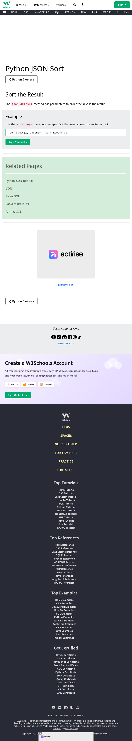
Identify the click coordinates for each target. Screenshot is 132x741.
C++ (126, 12)
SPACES (66, 435)
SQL (56, 12)
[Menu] (4, 12)
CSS (26, 12)
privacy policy (71, 728)
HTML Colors (64, 572)
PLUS (66, 427)
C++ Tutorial (66, 524)
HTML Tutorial (66, 489)
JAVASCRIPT (41, 12)
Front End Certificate (66, 665)
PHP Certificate (66, 675)
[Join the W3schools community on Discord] (64, 337)
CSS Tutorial (66, 493)
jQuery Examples (64, 637)
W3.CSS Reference (64, 562)
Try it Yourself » (18, 142)
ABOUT (63, 715)
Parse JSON (13, 196)
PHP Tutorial (66, 517)
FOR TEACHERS (66, 452)
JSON (9, 188)
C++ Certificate (66, 686)
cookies (57, 728)
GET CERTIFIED (66, 444)
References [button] (41, 5)
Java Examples (64, 630)
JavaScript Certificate (66, 661)
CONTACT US (66, 470)
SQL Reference (64, 555)
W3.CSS (107, 12)
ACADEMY (77, 715)
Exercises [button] (60, 5)
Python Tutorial (66, 507)
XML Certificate (66, 692)
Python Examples (64, 617)
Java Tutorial (66, 520)
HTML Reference (64, 544)
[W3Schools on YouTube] (53, 337)
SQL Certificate (66, 668)
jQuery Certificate (66, 679)
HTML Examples (64, 600)
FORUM (52, 715)
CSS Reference (64, 548)
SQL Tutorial (66, 503)
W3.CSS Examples (64, 620)
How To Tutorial (66, 500)
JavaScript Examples (64, 606)
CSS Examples (64, 603)
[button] (75, 5)
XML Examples (64, 634)
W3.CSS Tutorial (66, 510)
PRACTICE (66, 461)
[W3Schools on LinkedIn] (59, 337)
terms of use (112, 725)
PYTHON (70, 12)
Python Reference (64, 558)
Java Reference (64, 575)
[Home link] (6, 4)
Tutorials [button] (21, 5)
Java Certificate (66, 682)
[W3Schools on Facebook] (70, 337)
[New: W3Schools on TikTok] (79, 337)
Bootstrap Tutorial (66, 514)
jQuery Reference (64, 582)
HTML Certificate (66, 655)
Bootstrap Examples (64, 624)
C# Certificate (66, 689)
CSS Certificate (66, 658)
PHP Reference (64, 569)
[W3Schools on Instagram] (75, 337)
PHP (94, 12)
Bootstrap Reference (64, 565)
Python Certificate (66, 672)
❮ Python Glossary (21, 79)
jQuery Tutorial (66, 527)
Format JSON (14, 211)
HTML (14, 12)
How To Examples (64, 610)
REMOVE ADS (66, 285)
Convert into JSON (17, 204)
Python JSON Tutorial (19, 181)
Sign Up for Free (18, 395)
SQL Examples (64, 613)
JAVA (84, 12)
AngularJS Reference (64, 579)
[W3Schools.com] (66, 418)
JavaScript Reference (64, 551)
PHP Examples (64, 627)
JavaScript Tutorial (66, 496)
